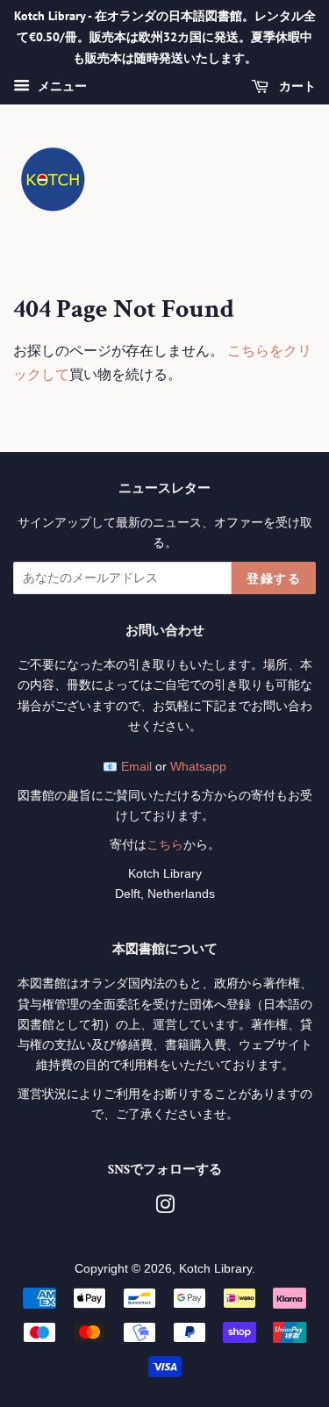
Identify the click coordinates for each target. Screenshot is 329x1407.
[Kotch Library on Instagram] (165, 1208)
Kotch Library (215, 1268)
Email (136, 766)
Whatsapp (198, 766)
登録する (274, 578)
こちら (165, 844)
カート (295, 87)
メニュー (60, 87)
